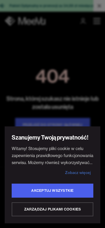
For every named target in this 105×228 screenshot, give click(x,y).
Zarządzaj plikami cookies (52, 209)
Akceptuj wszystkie (52, 190)
